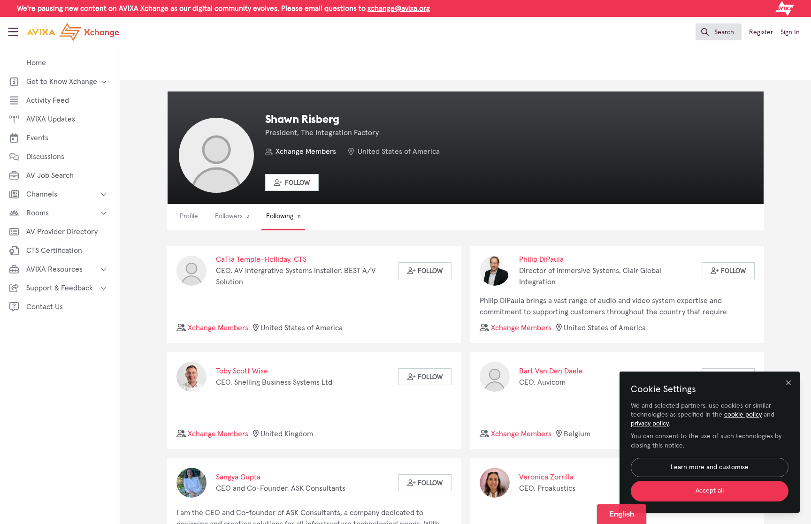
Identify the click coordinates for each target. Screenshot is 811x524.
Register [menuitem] (761, 32)
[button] (292, 182)
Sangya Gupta (238, 477)
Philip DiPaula (541, 259)
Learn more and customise (710, 467)
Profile (189, 216)
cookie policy (743, 414)
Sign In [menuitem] (790, 32)
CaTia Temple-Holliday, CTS (261, 259)
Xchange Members (305, 151)
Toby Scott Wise (242, 371)
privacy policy (650, 423)
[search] (719, 31)
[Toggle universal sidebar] (13, 32)
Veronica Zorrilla (546, 477)
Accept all (710, 490)
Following (283, 216)
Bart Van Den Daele (551, 371)
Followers (232, 216)
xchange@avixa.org (398, 8)
